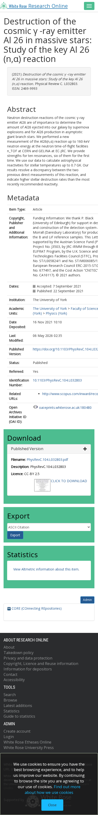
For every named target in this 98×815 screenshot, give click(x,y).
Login (9, 736)
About (9, 647)
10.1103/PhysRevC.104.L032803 (57, 380)
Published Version (27, 448)
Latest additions (18, 705)
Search (10, 694)
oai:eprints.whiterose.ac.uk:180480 (65, 407)
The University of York (50, 308)
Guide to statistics (19, 716)
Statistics (12, 711)
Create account (17, 731)
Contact (10, 674)
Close (52, 805)
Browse (10, 700)
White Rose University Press (29, 747)
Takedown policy (19, 652)
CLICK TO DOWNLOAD (69, 481)
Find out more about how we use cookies (52, 789)
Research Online (38, 5)
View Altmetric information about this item (45, 569)
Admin (87, 600)
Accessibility (14, 679)
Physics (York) (56, 313)
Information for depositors (28, 669)
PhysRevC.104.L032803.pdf (47, 459)
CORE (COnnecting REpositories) (36, 608)
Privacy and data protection (28, 658)
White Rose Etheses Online (27, 742)
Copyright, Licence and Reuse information (41, 663)
